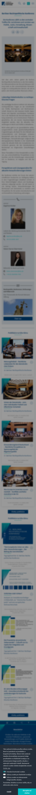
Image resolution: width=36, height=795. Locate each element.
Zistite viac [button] (6, 768)
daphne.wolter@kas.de (14, 236)
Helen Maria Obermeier (12, 249)
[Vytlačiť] (13, 32)
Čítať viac (18, 319)
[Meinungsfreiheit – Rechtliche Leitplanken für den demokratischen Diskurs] (18, 357)
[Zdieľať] (22, 32)
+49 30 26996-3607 (12, 239)
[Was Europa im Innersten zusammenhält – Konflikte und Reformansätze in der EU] (18, 486)
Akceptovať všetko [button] (27, 791)
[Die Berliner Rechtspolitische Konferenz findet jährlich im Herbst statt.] (18, 53)
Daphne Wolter (9, 205)
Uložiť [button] (9, 792)
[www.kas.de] (7, 3)
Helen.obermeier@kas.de (14, 271)
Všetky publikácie (18, 512)
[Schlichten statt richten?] (18, 592)
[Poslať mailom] (17, 32)
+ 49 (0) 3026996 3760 (13, 274)
